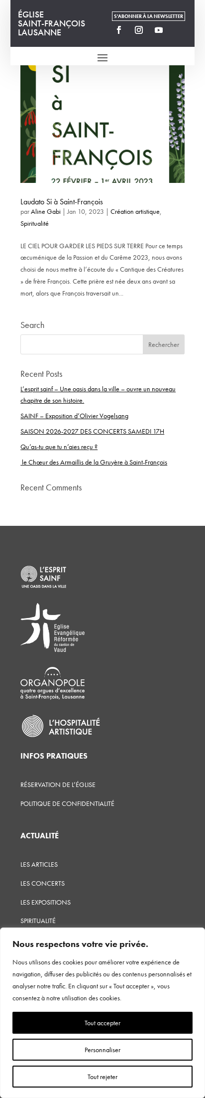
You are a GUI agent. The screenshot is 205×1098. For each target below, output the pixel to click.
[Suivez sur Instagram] (139, 30)
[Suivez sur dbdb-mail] (179, 30)
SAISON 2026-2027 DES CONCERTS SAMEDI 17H (92, 431)
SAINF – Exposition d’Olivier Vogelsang (74, 415)
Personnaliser (102, 1049)
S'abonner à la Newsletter (148, 16)
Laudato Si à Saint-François (61, 201)
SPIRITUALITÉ (38, 920)
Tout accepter (102, 1022)
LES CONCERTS (42, 883)
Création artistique (135, 211)
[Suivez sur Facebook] (119, 30)
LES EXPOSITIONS (45, 902)
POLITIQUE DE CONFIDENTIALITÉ (67, 803)
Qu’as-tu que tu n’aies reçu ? (59, 446)
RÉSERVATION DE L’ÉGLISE (58, 784)
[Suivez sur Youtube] (159, 30)
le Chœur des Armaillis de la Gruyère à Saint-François (93, 462)
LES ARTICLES (39, 864)
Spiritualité (34, 223)
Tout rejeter (102, 1076)
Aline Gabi (46, 211)
